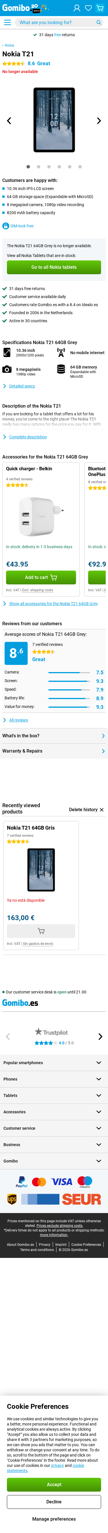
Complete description (28, 437)
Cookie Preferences (86, 1245)
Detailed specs (22, 386)
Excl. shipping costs (37, 590)
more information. (54, 1235)
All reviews (18, 720)
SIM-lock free (21, 226)
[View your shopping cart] (100, 8)
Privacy (44, 1245)
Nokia (9, 45)
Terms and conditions (37, 1250)
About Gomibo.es (20, 1245)
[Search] (98, 22)
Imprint (61, 1245)
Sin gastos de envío (38, 944)
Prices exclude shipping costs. (60, 1226)
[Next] (99, 120)
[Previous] (9, 120)
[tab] (28, 166)
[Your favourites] (88, 8)
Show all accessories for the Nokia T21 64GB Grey (53, 603)
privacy (57, 1465)
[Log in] (77, 8)
